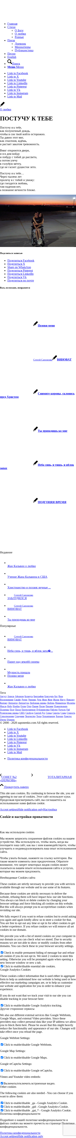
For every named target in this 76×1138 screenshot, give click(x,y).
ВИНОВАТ (14, 608)
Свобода (29, 713)
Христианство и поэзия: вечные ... (29, 587)
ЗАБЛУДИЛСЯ (17, 598)
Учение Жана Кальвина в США (27, 576)
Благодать (49, 696)
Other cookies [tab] (8, 1086)
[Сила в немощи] (27, 17)
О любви (5, 109)
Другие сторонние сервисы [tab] (17, 1008)
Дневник (32, 699)
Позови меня (15, 675)
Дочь (39, 699)
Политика (4, 709)
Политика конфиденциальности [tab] (20, 1113)
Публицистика (43, 709)
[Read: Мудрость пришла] (10, 669)
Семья (49, 713)
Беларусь (29, 696)
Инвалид (70, 699)
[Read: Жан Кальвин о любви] (10, 562)
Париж (35, 706)
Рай (68, 709)
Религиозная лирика (9, 713)
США (22, 713)
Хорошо (59, 716)
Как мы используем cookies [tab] (17, 832)
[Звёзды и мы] (2, 106)
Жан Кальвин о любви (21, 566)
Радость (62, 709)
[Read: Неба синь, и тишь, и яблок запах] (10, 647)
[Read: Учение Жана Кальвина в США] (10, 573)
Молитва (71, 703)
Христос (68, 716)
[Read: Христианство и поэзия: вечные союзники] (10, 584)
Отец (29, 706)
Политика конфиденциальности (20, 1132)
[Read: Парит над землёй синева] (10, 658)
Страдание (19, 716)
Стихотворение (7, 716)
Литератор (13, 703)
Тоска (39, 716)
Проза (18, 709)
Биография (39, 696)
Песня (42, 706)
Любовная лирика (38, 703)
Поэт (12, 709)
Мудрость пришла (18, 672)
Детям (24, 699)
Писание (49, 706)
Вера (60, 696)
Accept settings (9, 809)
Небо (9, 706)
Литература (23, 703)
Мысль (3, 706)
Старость (71, 713)
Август (3, 696)
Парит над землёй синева (23, 661)
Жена (44, 699)
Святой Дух (39, 713)
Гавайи (17, 699)
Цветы (3, 719)
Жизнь (56, 699)
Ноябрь (16, 706)
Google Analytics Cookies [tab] (15, 969)
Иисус (63, 699)
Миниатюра (60, 703)
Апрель (10, 696)
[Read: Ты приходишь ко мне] (10, 616)
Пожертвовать (60, 706)
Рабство (54, 709)
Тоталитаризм (48, 716)
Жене (50, 699)
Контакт (3, 703)
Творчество (30, 716)
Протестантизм (29, 709)
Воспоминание (6, 699)
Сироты (56, 713)
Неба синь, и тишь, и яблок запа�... (30, 650)
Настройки (50, 809)
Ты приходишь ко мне (21, 619)
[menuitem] (41, 23)
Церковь (11, 719)
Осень (23, 706)
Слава (63, 713)
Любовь (50, 703)
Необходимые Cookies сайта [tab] (17, 877)
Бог (56, 696)
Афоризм (19, 696)
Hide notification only (30, 809)
